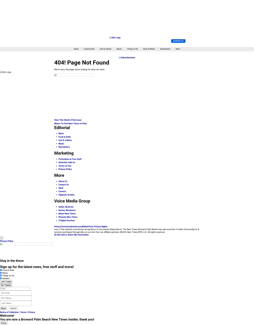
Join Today (6, 281)
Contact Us (63, 184)
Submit (13, 308)
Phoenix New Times (67, 217)
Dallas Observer (66, 207)
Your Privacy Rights (98, 226)
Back (3, 308)
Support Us (178, 41)
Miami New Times (67, 213)
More (178, 49)
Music (119, 49)
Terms (64, 226)
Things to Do (8, 275)
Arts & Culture (105, 49)
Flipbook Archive (66, 195)
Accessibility (81, 226)
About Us (62, 181)
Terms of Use (64, 166)
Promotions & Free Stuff (70, 159)
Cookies (71, 226)
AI (88, 226)
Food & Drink (89, 49)
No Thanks (6, 285)
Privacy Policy (65, 169)
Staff (60, 188)
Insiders (6, 278)
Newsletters (165, 49)
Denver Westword (66, 210)
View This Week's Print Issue (67, 120)
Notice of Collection (9, 312)
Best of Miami (149, 49)
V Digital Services (66, 220)
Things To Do (132, 49)
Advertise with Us (66, 162)
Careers (62, 191)
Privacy (57, 226)
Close (3, 323)
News (76, 49)
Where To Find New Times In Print (70, 123)
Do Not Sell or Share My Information (71, 235)
